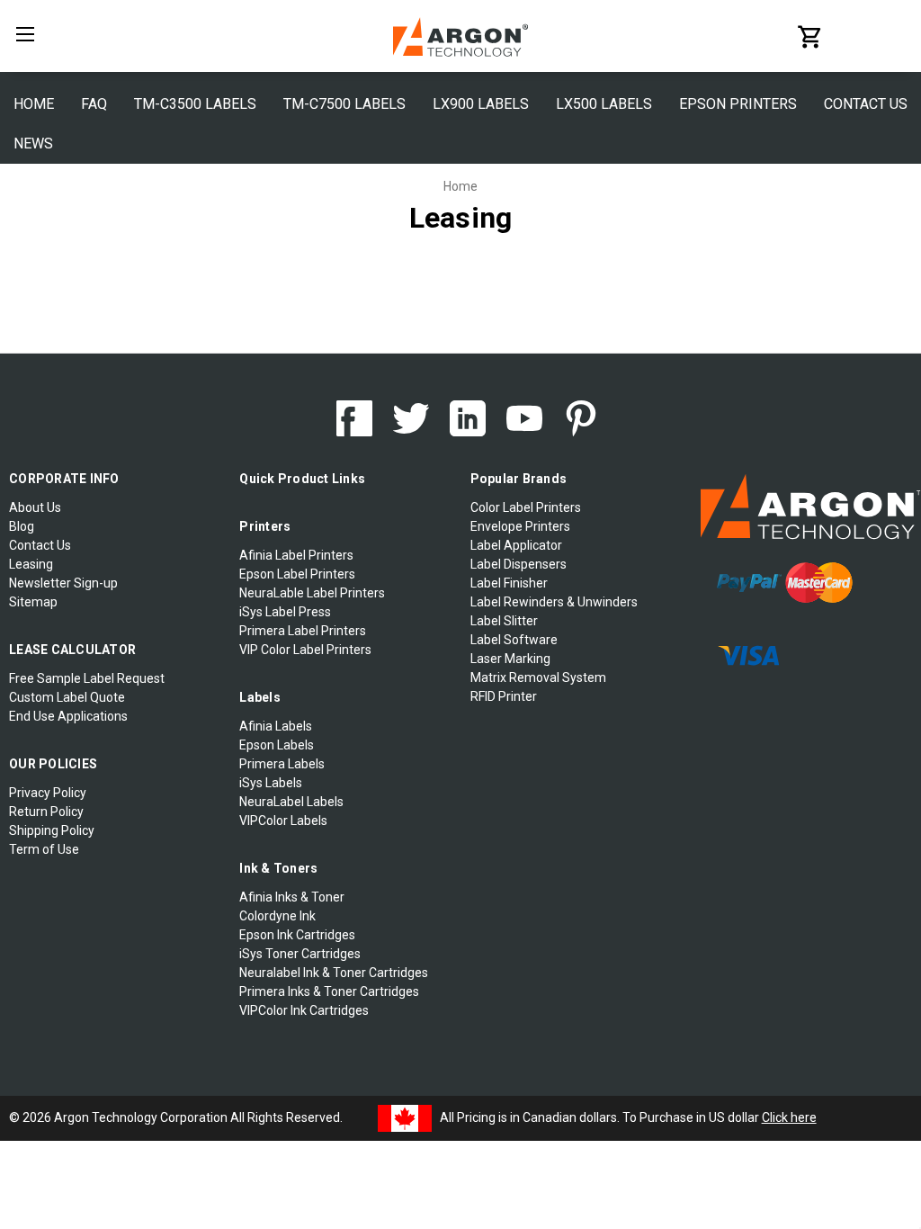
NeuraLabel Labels (291, 801)
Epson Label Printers (297, 574)
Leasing (31, 564)
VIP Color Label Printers (305, 649)
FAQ (94, 103)
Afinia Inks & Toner (291, 897)
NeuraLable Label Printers (312, 593)
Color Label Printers (525, 507)
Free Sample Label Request (87, 678)
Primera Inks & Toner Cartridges (329, 991)
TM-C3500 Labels (195, 103)
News (33, 143)
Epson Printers (738, 103)
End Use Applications (68, 716)
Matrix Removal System (538, 677)
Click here (789, 1117)
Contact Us (866, 103)
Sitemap (33, 602)
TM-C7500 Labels (344, 103)
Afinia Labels (275, 726)
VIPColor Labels (283, 820)
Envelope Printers (520, 526)
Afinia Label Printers (296, 555)
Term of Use (44, 849)
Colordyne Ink (277, 916)
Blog (21, 526)
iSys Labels (270, 783)
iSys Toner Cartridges (300, 953)
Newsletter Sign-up (63, 583)
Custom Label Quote (67, 697)
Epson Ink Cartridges (297, 935)
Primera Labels (282, 764)
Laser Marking (510, 658)
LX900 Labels (481, 103)
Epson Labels (276, 745)
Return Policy (46, 811)
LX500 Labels (604, 103)
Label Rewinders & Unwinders (554, 602)
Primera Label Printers (302, 630)
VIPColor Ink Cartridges (304, 1010)
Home (33, 103)
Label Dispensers (518, 564)
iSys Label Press (285, 612)
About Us (35, 507)
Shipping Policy (51, 830)
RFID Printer (503, 696)
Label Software (514, 639)
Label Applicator (516, 545)
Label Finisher (509, 583)
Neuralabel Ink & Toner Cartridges (333, 972)
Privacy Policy (47, 792)
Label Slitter (504, 621)
